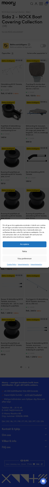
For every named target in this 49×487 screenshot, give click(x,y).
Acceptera (24, 244)
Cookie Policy (11, 264)
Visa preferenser (25, 258)
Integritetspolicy (23, 264)
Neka (24, 251)
